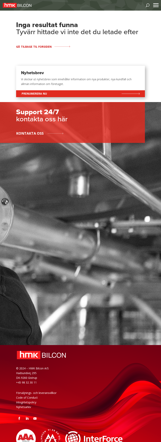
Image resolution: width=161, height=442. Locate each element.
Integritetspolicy (26, 402)
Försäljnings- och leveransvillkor (36, 393)
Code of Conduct (27, 397)
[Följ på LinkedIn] (27, 418)
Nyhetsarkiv (23, 407)
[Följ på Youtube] (35, 418)
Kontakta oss (30, 133)
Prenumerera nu (34, 93)
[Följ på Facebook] (19, 418)
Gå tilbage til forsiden (34, 46)
